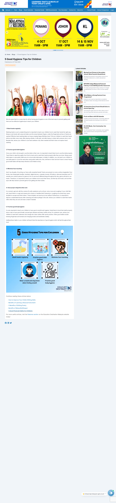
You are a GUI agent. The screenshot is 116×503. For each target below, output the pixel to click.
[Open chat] (111, 493)
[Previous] (6, 32)
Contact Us (72, 10)
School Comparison (103, 10)
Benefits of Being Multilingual (17, 308)
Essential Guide (39, 10)
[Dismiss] (106, 493)
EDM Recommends (51, 10)
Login (112, 10)
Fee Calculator (63, 10)
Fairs (15, 10)
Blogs (20, 10)
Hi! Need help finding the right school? (93, 494)
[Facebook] (6, 323)
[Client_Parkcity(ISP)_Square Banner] (93, 150)
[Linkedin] (8, 323)
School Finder (91, 10)
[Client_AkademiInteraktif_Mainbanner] (58, 32)
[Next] (109, 32)
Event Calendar (28, 10)
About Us (80, 10)
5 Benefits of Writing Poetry (17, 305)
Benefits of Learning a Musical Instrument (21, 302)
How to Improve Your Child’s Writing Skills (22, 300)
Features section (33, 314)
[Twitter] (11, 323)
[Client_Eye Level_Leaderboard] (60, 4)
